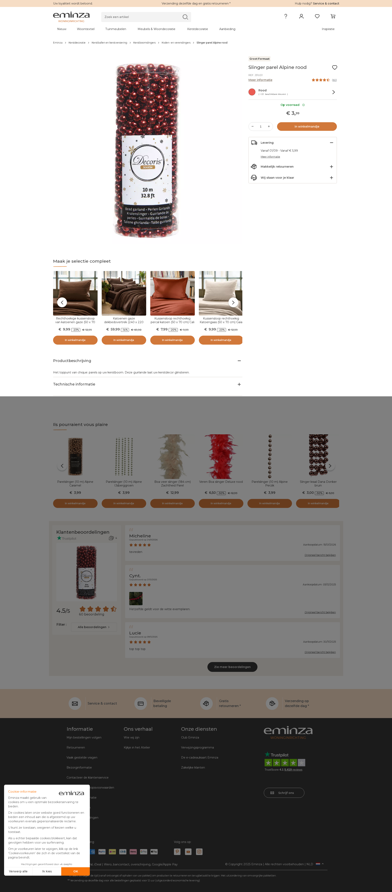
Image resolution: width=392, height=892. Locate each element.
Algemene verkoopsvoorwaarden (90, 787)
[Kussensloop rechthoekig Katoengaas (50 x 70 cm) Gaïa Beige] (221, 293)
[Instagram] (199, 851)
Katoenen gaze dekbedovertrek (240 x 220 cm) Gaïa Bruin (124, 322)
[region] (196, 42)
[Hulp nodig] (285, 17)
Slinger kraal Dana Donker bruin (318, 483)
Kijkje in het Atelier (137, 747)
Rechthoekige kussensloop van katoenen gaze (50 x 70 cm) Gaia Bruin (75, 322)
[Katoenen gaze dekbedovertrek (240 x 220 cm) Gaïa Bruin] (124, 293)
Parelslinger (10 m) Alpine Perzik (270, 483)
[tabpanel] (161, 29)
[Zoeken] (185, 16)
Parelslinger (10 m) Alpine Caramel (75, 483)
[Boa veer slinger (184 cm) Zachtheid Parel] (172, 456)
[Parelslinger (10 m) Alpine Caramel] (75, 456)
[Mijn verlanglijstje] (317, 17)
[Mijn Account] (301, 17)
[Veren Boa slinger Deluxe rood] (221, 456)
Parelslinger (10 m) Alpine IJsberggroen (124, 483)
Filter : (61, 624)
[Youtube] (188, 851)
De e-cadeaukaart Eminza (199, 757)
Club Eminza (190, 737)
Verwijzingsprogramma (197, 747)
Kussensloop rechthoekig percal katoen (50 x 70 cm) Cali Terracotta (172, 322)
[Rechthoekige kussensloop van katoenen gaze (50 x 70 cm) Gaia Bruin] (75, 293)
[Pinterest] (177, 851)
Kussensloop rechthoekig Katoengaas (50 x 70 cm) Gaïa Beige (221, 322)
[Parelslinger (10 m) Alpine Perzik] (269, 456)
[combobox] (94, 627)
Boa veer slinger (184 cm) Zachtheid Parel (172, 483)
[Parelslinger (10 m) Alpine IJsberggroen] (124, 456)
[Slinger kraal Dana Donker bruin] (318, 456)
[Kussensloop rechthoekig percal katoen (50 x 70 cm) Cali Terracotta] (172, 293)
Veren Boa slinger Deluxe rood (221, 482)
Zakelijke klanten (193, 767)
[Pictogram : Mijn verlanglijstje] (334, 67)
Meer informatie (260, 80)
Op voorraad (291, 105)
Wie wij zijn (131, 737)
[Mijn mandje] (333, 17)
